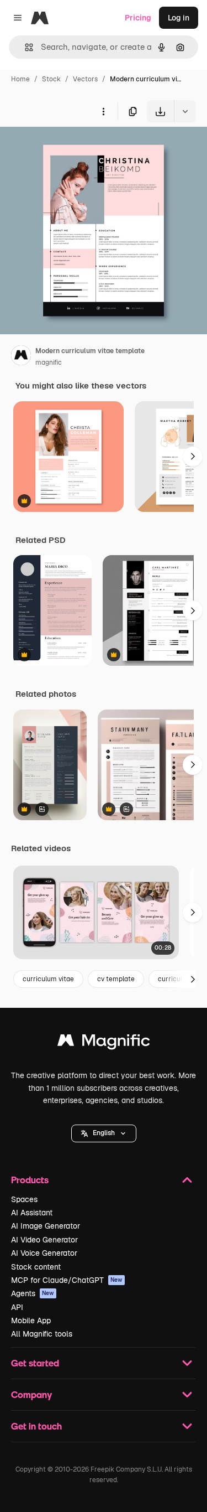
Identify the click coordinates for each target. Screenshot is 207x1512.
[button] (103, 1133)
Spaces (24, 1199)
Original (70, 148)
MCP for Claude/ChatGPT (67, 1280)
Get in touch (36, 1426)
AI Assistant (31, 1213)
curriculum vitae (48, 979)
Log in (178, 18)
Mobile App (31, 1320)
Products (30, 1179)
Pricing (138, 18)
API (17, 1307)
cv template (116, 979)
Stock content (36, 1267)
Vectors (85, 79)
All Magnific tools (41, 1334)
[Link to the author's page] (21, 357)
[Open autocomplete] (24, 47)
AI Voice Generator (44, 1253)
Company (31, 1394)
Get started (35, 1363)
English (104, 1132)
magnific (48, 362)
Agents (32, 1293)
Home (20, 79)
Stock (51, 79)
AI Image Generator (45, 1226)
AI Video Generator (44, 1240)
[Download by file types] (185, 111)
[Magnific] (103, 1043)
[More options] (103, 111)
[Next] (193, 456)
